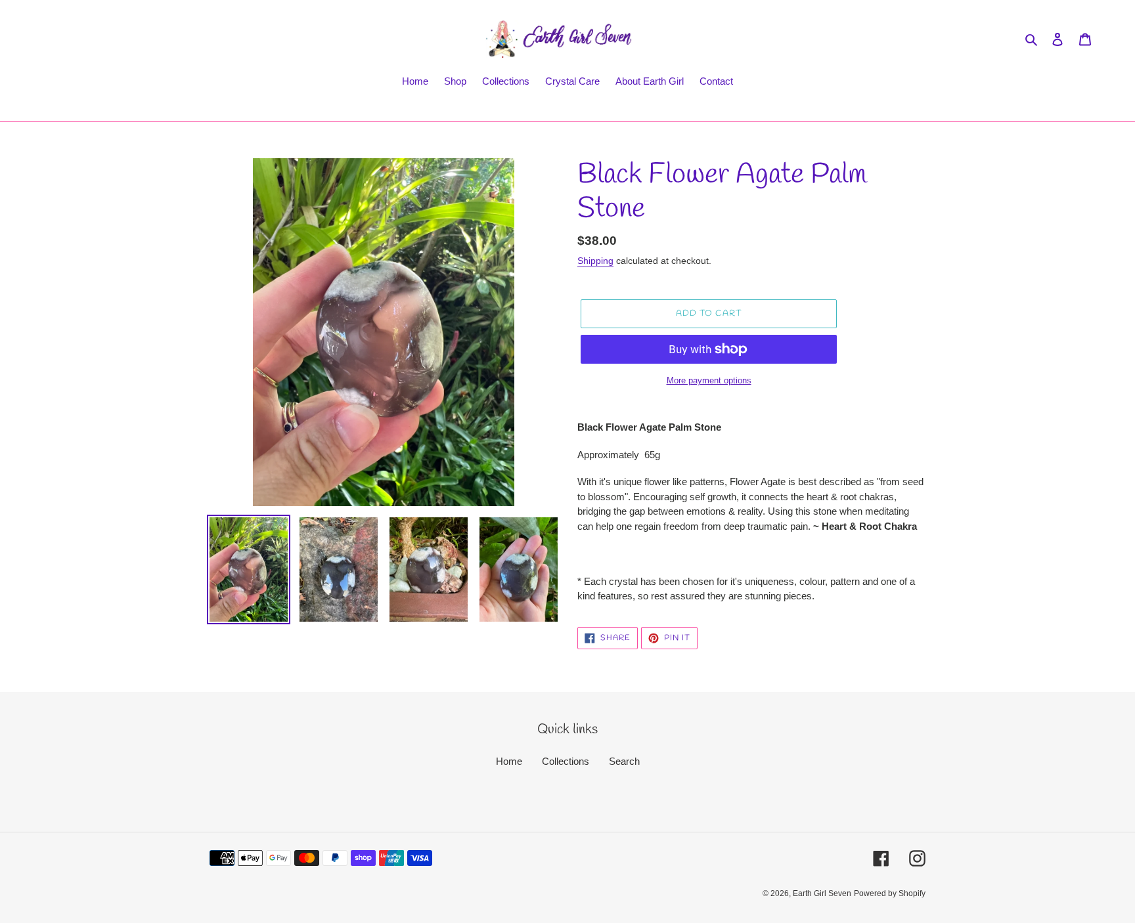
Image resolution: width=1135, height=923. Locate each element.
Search (624, 761)
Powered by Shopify (889, 893)
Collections (565, 761)
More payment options (709, 380)
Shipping (595, 260)
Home (509, 761)
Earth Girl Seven (822, 893)
